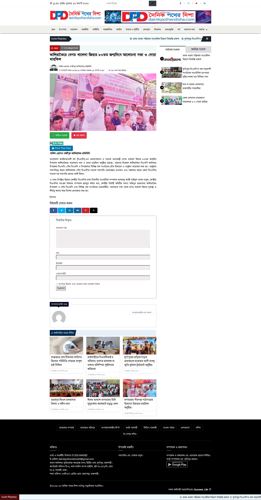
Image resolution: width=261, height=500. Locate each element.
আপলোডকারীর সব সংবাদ (141, 312)
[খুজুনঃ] (152, 3)
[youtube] (188, 3)
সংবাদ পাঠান (168, 427)
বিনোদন (157, 29)
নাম (57, 253)
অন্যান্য (201, 29)
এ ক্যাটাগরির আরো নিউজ (62, 332)
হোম (53, 29)
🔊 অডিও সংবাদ (59, 135)
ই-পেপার (62, 29)
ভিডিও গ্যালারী (150, 427)
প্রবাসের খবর (189, 29)
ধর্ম (179, 29)
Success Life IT (202, 489)
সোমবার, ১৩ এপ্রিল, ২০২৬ (60, 409)
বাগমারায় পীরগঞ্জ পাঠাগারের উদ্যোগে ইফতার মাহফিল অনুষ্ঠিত (138, 404)
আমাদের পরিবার (87, 427)
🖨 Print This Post (61, 148)
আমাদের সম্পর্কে (66, 427)
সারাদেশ (73, 29)
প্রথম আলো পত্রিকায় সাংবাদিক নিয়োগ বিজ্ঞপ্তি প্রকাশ (138, 38)
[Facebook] (53, 210)
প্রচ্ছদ (55, 48)
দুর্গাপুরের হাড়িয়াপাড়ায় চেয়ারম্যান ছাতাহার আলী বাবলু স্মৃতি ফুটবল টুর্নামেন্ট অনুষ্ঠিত (139, 361)
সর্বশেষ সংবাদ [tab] (172, 50)
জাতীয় (119, 29)
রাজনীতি (85, 29)
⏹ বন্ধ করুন (79, 135)
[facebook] (180, 3)
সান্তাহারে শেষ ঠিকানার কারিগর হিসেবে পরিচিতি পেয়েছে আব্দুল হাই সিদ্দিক (66, 361)
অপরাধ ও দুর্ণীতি (132, 29)
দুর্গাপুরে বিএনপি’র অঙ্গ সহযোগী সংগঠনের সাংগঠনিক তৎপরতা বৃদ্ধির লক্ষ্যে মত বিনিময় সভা (197, 72)
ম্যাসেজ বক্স (61, 227)
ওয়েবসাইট (61, 273)
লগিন (198, 427)
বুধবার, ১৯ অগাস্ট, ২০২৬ (60, 371)
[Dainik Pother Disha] (75, 13)
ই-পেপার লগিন (129, 434)
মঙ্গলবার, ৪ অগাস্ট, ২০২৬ (97, 375)
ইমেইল (59, 263)
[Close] (205, 39)
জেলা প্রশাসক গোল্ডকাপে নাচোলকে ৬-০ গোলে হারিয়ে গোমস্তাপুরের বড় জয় (195, 101)
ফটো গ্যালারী (131, 427)
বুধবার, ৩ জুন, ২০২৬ (132, 371)
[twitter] (196, 3)
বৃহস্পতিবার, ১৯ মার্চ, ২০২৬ (134, 413)
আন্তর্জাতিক (107, 29)
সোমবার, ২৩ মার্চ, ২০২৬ (96, 409)
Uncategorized (71, 48)
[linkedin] (204, 3)
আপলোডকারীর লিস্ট (110, 427)
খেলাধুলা (146, 29)
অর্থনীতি (96, 29)
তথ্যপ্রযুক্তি (169, 29)
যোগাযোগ (185, 427)
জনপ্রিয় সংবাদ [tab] (198, 49)
